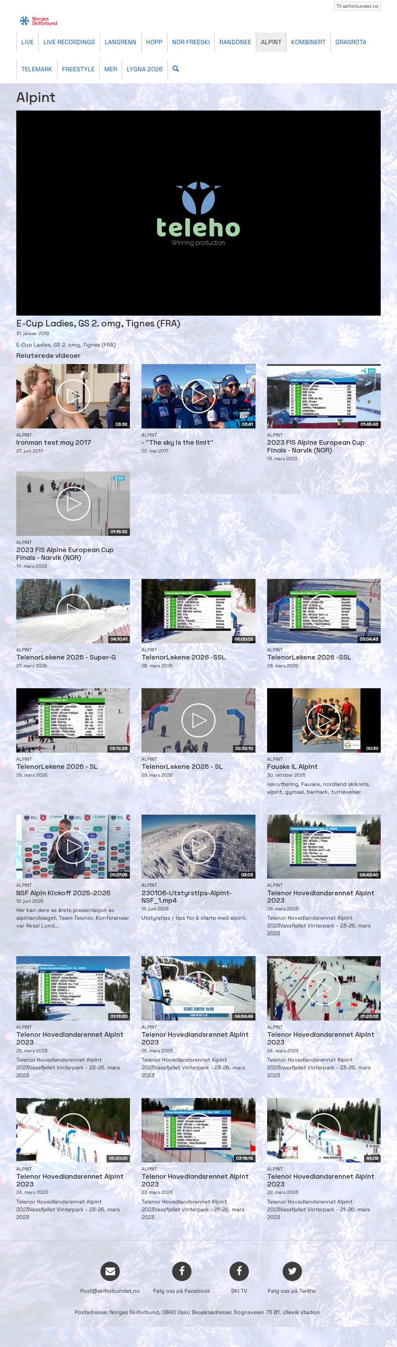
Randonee (235, 42)
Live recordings (69, 42)
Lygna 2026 (145, 69)
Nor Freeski (191, 42)
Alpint (271, 42)
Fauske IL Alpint (292, 767)
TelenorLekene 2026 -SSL (184, 658)
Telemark (36, 69)
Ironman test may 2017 (53, 443)
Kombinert (308, 42)
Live (27, 42)
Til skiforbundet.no (357, 6)
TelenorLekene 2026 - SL (57, 767)
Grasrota (350, 42)
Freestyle (78, 69)
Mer (110, 69)
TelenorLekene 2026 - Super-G (66, 658)
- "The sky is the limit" (177, 443)
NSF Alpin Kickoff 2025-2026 (63, 893)
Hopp (154, 42)
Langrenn (120, 42)
